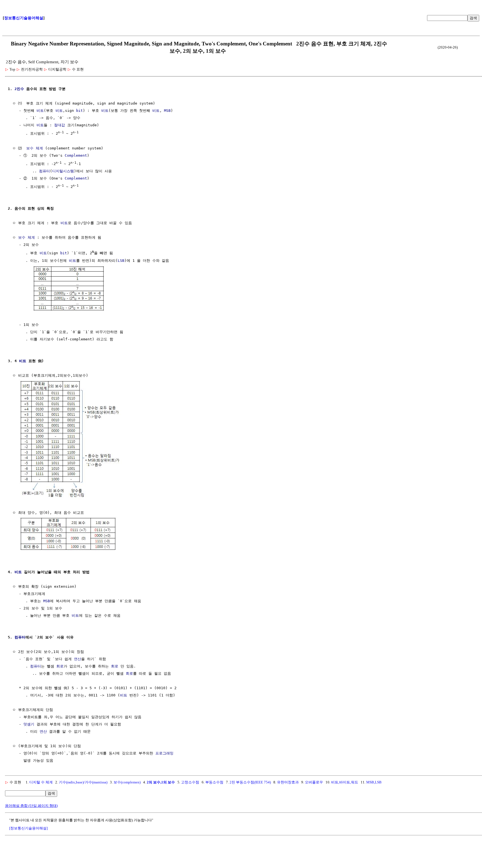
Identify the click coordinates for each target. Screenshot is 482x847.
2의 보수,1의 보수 (161, 782)
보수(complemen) (127, 782)
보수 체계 (34, 148)
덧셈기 (28, 724)
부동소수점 (214, 782)
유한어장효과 (288, 782)
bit (79, 110)
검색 (473, 18)
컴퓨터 (44, 171)
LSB (121, 260)
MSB (167, 110)
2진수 (19, 89)
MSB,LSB (374, 782)
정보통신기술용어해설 (23, 18)
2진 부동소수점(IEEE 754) (250, 782)
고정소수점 (190, 782)
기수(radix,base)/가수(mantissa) (83, 782)
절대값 (59, 125)
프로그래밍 (164, 753)
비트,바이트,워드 (344, 782)
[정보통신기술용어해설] (28, 828)
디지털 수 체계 (41, 782)
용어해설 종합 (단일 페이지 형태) (31, 806)
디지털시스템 (63, 171)
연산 (77, 659)
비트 (40, 110)
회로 (60, 666)
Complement (76, 155)
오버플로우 (314, 782)
